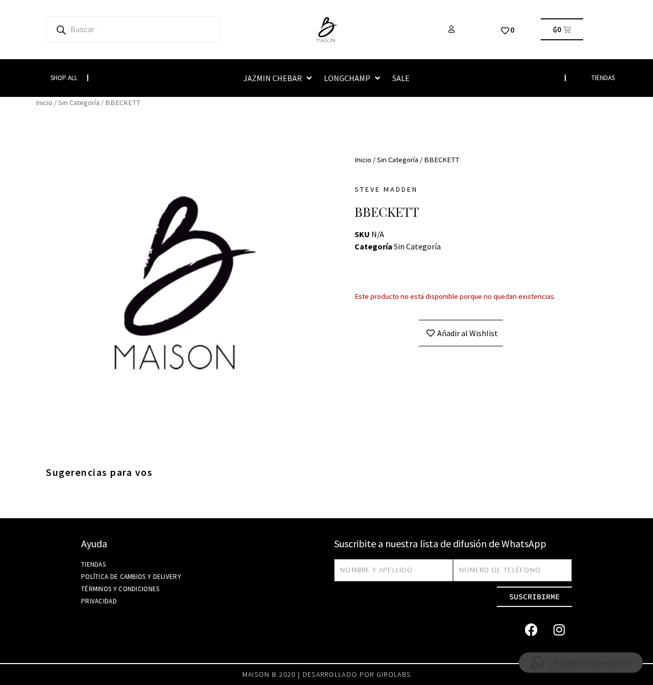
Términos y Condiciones (120, 589)
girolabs (393, 674)
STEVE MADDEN (386, 189)
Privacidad (99, 601)
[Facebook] (531, 630)
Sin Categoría (78, 102)
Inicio (44, 102)
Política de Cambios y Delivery (131, 576)
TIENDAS (603, 77)
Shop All (64, 77)
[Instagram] (559, 630)
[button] (278, 78)
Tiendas (93, 564)
